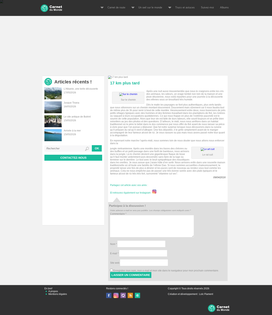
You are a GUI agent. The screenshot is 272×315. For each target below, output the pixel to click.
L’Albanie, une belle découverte (81, 88)
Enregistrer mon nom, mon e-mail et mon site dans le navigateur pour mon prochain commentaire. (166, 270)
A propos (53, 291)
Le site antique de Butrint (77, 116)
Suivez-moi (207, 7)
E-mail (114, 253)
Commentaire (118, 213)
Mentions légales (57, 294)
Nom (113, 244)
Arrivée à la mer (72, 130)
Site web (114, 262)
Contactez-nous (73, 157)
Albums (224, 7)
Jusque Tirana (71, 102)
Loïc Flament (206, 294)
